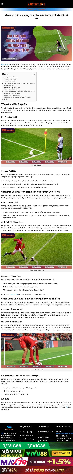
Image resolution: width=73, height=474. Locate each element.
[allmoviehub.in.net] (36, 4)
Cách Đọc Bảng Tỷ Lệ (11, 85)
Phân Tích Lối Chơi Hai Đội (13, 93)
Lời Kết (5, 99)
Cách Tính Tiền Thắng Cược (13, 87)
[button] (2, 4)
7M (67, 407)
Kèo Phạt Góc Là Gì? (11, 79)
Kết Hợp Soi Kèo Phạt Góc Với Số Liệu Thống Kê (18, 97)
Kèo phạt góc (5, 64)
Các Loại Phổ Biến (10, 81)
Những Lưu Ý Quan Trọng (12, 89)
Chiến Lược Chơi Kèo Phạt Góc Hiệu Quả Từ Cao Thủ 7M (19, 91)
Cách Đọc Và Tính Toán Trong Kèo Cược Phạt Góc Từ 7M (19, 83)
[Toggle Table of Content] (33, 74)
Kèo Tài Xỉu (14, 294)
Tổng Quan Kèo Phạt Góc (11, 77)
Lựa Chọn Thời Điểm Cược (12, 95)
